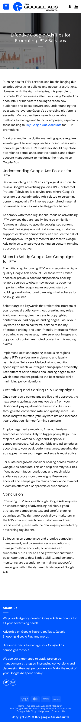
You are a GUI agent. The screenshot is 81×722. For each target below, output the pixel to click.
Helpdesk (43, 711)
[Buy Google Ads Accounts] (38, 7)
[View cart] (76, 6)
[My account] (70, 6)
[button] (6, 7)
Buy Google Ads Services (24, 708)
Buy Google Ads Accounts (43, 125)
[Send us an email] (13, 682)
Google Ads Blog (26, 711)
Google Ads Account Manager (44, 705)
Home (21, 705)
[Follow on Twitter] (6, 682)
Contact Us (58, 711)
